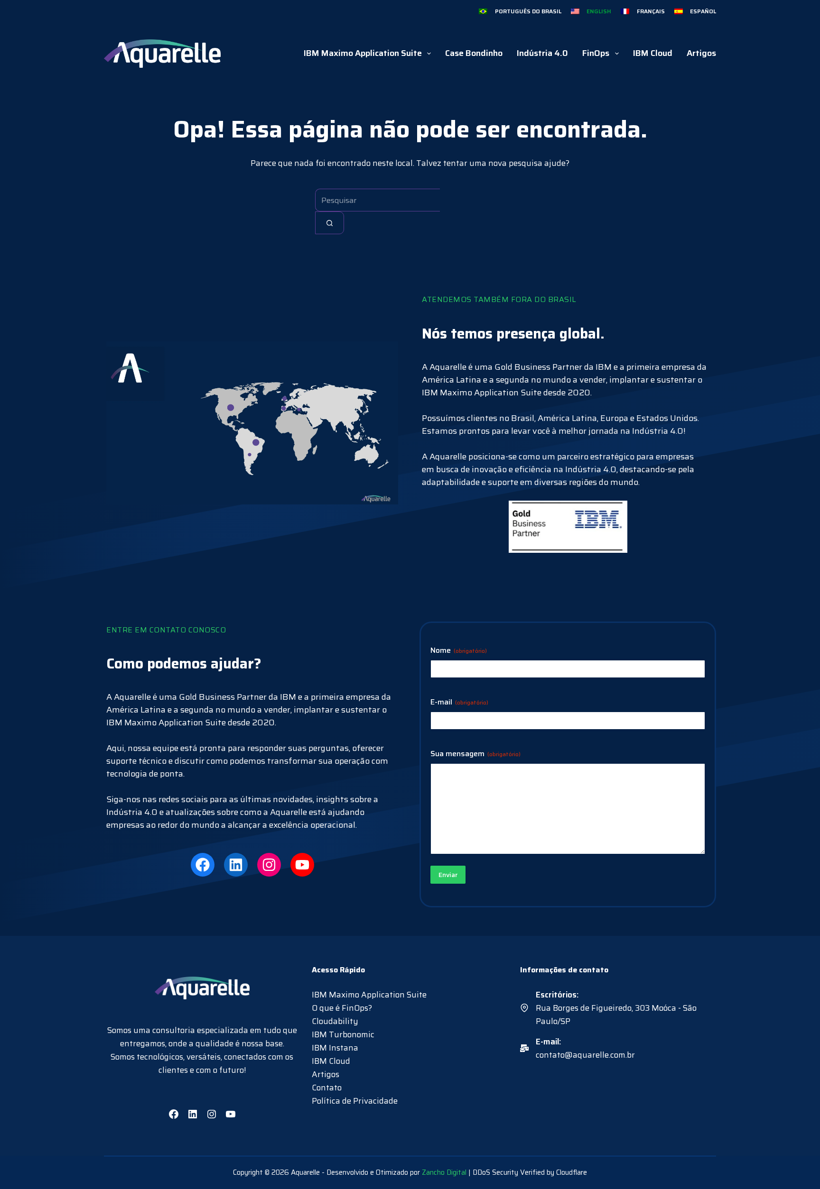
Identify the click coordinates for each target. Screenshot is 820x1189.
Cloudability (335, 1021)
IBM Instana (335, 1048)
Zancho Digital (444, 1172)
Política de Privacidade (355, 1101)
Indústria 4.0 (542, 53)
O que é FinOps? (342, 1008)
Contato (327, 1087)
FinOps (595, 53)
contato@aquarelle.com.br (585, 1055)
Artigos (701, 53)
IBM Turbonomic (343, 1034)
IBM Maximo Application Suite (363, 53)
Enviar (447, 874)
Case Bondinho (474, 53)
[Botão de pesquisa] (329, 222)
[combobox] (377, 200)
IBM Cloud (652, 53)
